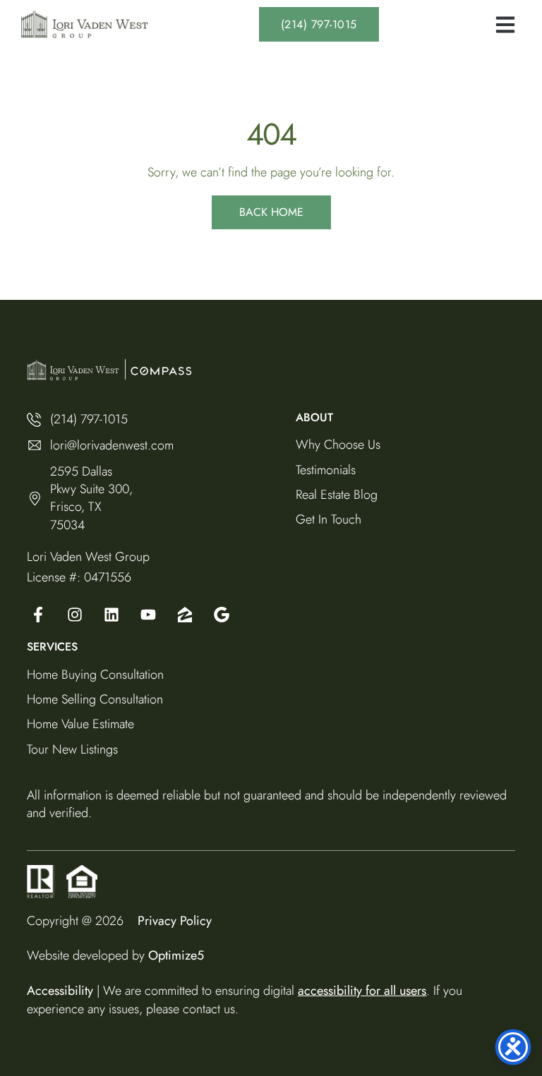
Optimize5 (176, 955)
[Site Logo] (84, 25)
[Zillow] (185, 614)
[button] (505, 24)
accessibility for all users (362, 990)
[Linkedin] (111, 614)
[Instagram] (75, 614)
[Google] (148, 614)
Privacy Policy (175, 921)
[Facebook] (38, 614)
